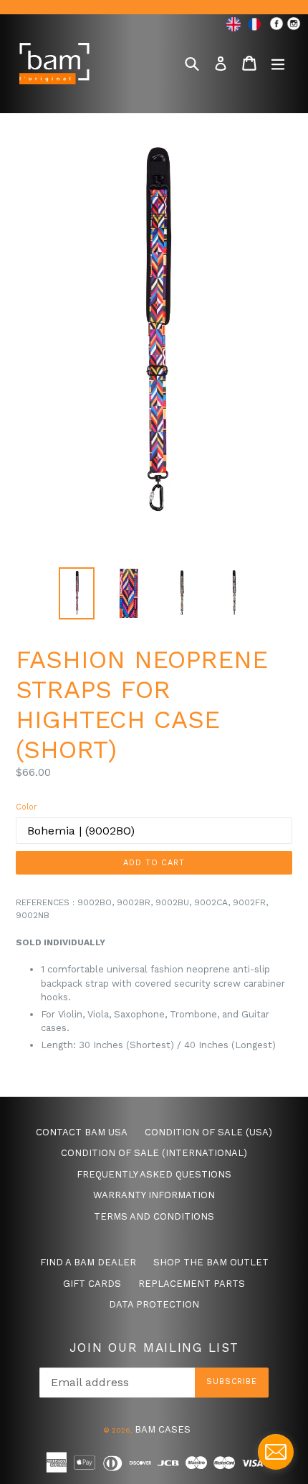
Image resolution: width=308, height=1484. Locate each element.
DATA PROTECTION (154, 1304)
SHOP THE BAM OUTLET (211, 1262)
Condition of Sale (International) (154, 1152)
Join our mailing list (154, 1347)
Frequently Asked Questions (154, 1174)
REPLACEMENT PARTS (191, 1283)
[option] (76, 593)
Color (26, 807)
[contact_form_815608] (276, 1452)
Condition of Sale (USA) (208, 1132)
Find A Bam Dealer (88, 1262)
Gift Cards (92, 1283)
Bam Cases (163, 1429)
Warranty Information (154, 1195)
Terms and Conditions (154, 1216)
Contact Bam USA (81, 1132)
